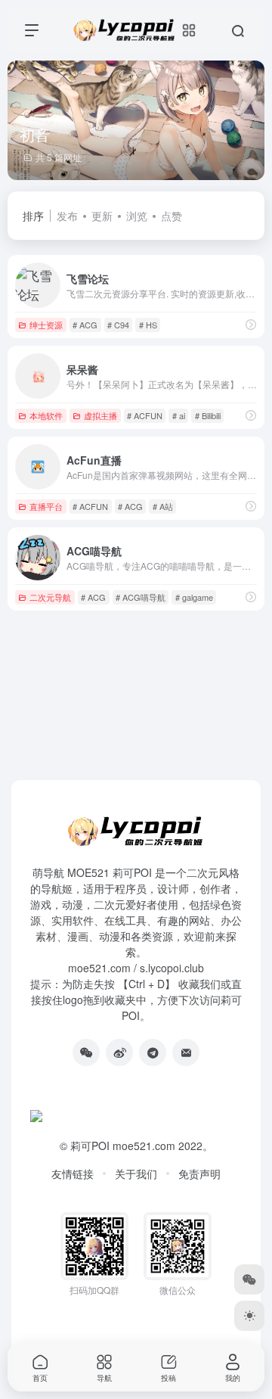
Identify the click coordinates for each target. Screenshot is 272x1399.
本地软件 (46, 415)
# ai (178, 415)
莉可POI (90, 1145)
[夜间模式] (249, 1316)
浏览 (136, 215)
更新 (102, 215)
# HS (148, 325)
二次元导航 (50, 597)
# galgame (194, 597)
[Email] (185, 1052)
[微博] (119, 1052)
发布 (67, 215)
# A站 (163, 506)
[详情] (251, 324)
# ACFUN (144, 415)
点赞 (171, 215)
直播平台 (46, 506)
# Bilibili (208, 415)
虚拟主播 (100, 415)
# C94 (118, 325)
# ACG (85, 325)
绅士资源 (46, 325)
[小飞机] (152, 1052)
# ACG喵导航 (140, 597)
